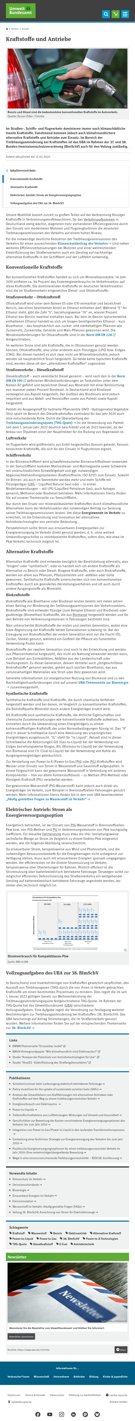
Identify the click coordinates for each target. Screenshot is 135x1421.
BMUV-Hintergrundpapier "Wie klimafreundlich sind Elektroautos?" (55, 1051)
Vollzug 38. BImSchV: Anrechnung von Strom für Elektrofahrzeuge (54, 1212)
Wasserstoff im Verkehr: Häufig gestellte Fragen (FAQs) (47, 1206)
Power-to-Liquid (23, 1238)
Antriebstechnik (84, 1244)
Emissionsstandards (26, 1184)
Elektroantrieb (78, 1233)
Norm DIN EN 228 (99, 334)
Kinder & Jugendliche (115, 1376)
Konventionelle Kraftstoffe (26, 179)
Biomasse (80, 614)
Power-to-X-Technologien (102, 1238)
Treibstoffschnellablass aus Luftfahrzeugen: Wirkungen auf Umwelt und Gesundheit (66, 1115)
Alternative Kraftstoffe (24, 187)
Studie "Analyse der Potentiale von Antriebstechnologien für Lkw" (54, 1057)
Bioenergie (19, 1190)
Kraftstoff (19, 1233)
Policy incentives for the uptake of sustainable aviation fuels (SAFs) (56, 1089)
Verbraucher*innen (18, 1376)
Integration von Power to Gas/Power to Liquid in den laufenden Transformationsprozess (69, 1130)
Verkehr (25, 28)
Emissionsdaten (23, 1201)
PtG (79, 761)
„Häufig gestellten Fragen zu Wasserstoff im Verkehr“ (46, 798)
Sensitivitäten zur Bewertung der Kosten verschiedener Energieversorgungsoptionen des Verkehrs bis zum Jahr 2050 (69, 1122)
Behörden (79, 1376)
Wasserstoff (39, 1233)
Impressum (14, 1395)
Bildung (93, 1376)
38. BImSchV (21, 1027)
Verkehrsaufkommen (99, 219)
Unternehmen (61, 1376)
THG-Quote (20, 1244)
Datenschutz (57, 1395)
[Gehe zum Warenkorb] (116, 14)
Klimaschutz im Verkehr (27, 1179)
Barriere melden (118, 1401)
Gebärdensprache (21, 1402)
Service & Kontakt (35, 1395)
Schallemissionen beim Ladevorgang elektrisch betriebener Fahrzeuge (57, 1084)
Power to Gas (48, 1238)
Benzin (57, 1233)
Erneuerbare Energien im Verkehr (33, 1195)
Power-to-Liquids (23, 1109)
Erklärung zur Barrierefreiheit (85, 1395)
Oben (123, 1350)
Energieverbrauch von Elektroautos (35, 1104)
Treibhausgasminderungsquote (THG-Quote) (39, 422)
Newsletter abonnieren (21, 1336)
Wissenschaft (41, 1376)
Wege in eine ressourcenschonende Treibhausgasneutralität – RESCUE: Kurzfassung (66, 1158)
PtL (92, 761)
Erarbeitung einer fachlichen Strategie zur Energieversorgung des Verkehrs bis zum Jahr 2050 (68, 1141)
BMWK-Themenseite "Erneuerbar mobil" (38, 1046)
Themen (15, 28)
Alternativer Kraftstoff (107, 1233)
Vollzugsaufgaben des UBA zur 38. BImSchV (37, 203)
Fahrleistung (51, 833)
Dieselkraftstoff (43, 1244)
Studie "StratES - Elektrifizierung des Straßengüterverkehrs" (50, 1062)
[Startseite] (21, 10)
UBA (68, 1005)
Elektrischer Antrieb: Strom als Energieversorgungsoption (45, 195)
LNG (32, 484)
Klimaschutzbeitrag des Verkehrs (83, 243)
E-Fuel (63, 1244)
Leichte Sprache (118, 1395)
